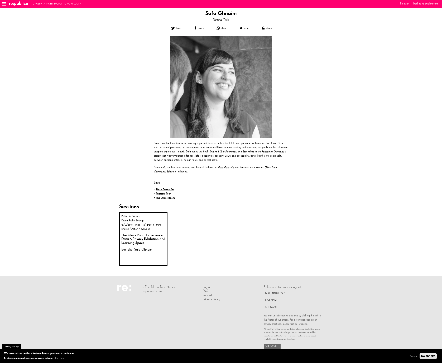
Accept (413, 356)
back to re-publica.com (425, 3)
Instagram (148, 299)
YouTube (155, 299)
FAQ (206, 291)
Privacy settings (11, 346)
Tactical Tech (221, 20)
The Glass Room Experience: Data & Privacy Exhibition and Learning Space (143, 239)
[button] (175, 28)
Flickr (145, 299)
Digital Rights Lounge (132, 220)
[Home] (20, 4)
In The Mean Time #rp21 (158, 287)
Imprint (207, 295)
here (293, 339)
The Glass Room (165, 197)
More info (59, 358)
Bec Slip (126, 249)
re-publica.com (152, 291)
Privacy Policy (211, 299)
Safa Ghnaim (143, 249)
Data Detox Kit (165, 189)
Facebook (141, 299)
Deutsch (404, 3)
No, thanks (428, 356)
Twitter (152, 299)
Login (206, 287)
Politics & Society (130, 216)
